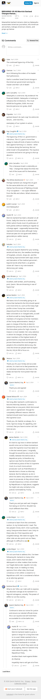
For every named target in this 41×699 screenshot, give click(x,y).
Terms (34, 681)
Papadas (10, 114)
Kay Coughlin (12, 131)
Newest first (34, 41)
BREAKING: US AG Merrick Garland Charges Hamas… (17, 12)
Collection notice (20, 683)
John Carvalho (12, 93)
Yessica (9, 358)
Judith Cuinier (12, 204)
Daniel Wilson (12, 396)
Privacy (27, 681)
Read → (4, 33)
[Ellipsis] (38, 59)
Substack (9, 694)
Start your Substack (14, 689)
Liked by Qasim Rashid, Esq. (17, 134)
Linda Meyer (11, 517)
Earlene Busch (12, 586)
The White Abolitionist (15, 180)
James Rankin (12, 295)
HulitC (9, 215)
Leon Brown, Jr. (12, 276)
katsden (9, 244)
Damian (9, 70)
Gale (8, 59)
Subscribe (28, 3)
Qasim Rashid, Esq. (7, 17)
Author (12, 385)
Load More (6, 672)
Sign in (36, 3)
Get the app (31, 689)
